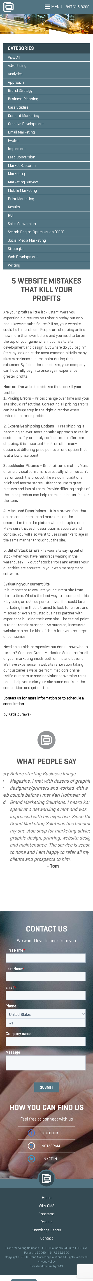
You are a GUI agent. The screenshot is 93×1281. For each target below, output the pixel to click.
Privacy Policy (47, 1262)
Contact (46, 1238)
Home (46, 1197)
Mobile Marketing (22, 190)
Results (14, 206)
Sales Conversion (22, 223)
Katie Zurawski (20, 714)
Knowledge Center (46, 1230)
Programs (46, 1213)
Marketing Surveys (23, 182)
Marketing (16, 173)
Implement (17, 148)
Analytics (15, 73)
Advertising (17, 65)
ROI (11, 215)
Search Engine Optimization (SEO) (36, 231)
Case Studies (18, 107)
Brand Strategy (20, 90)
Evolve (13, 140)
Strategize (16, 248)
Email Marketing (21, 132)
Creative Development (26, 123)
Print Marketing (21, 198)
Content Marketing (23, 115)
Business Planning (23, 98)
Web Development (23, 256)
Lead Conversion (21, 157)
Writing (14, 265)
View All (14, 57)
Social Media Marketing (27, 240)
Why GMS (46, 1205)
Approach (16, 82)
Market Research (22, 165)
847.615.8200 (78, 6)
